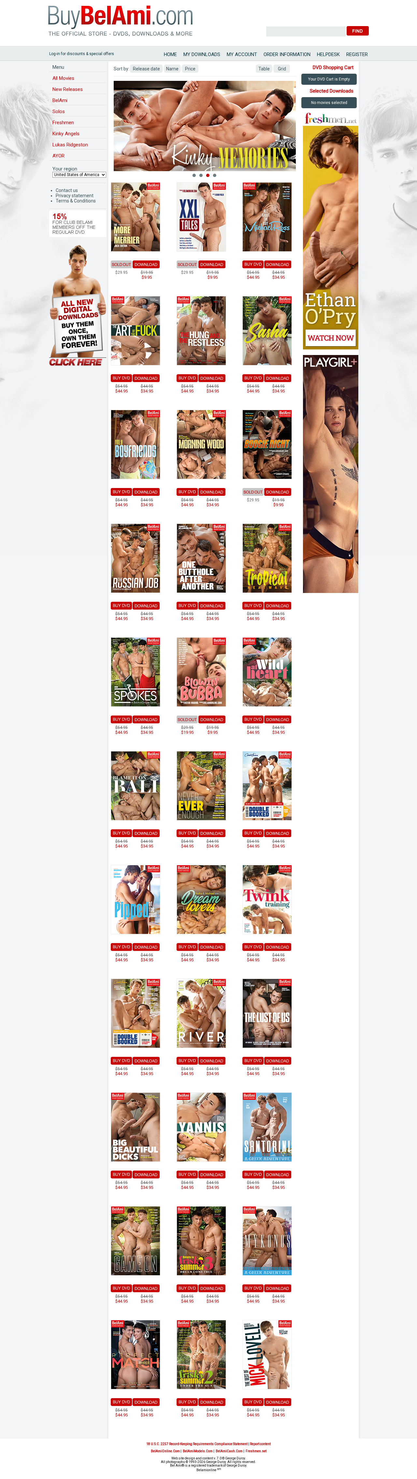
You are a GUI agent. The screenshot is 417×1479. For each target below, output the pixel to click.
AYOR (58, 156)
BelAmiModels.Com (198, 1451)
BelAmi (59, 100)
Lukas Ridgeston (70, 145)
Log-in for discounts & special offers (81, 54)
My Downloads (201, 54)
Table (264, 68)
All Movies (63, 78)
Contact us (67, 190)
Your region (64, 169)
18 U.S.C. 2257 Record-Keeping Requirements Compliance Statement (197, 1444)
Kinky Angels (65, 134)
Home (170, 54)
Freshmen (63, 123)
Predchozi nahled (119, 124)
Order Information (287, 54)
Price (190, 68)
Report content (260, 1444)
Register (357, 54)
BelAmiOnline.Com (165, 1451)
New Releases (67, 89)
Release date (146, 68)
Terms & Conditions (76, 200)
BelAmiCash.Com (229, 1451)
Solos (58, 111)
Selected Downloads (331, 91)
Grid (282, 68)
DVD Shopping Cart (333, 67)
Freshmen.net (256, 1451)
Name (172, 68)
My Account (242, 54)
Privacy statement (74, 195)
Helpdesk (328, 54)
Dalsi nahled (289, 124)
